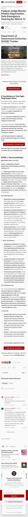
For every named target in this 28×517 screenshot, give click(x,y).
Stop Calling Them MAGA (9, 463)
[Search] (25, 446)
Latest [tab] (6, 446)
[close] (23, 471)
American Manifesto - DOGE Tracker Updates (12, 7)
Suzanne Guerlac (8, 408)
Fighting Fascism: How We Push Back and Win (9, 451)
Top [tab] (3, 446)
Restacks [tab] (11, 383)
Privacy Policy (19, 508)
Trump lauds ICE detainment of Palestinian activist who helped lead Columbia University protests (15, 334)
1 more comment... (5, 438)
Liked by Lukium (9, 399)
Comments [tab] (4, 383)
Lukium (6, 26)
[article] (14, 455)
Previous (6, 372)
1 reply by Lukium (10, 432)
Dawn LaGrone (8, 397)
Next (23, 372)
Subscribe (19, 2)
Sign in (25, 2)
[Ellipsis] (26, 397)
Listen (24, 27)
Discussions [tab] (12, 446)
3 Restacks (18, 362)
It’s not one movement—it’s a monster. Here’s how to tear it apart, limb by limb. (10, 466)
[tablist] (7, 383)
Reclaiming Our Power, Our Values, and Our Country (10, 455)
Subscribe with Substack (15, 501)
